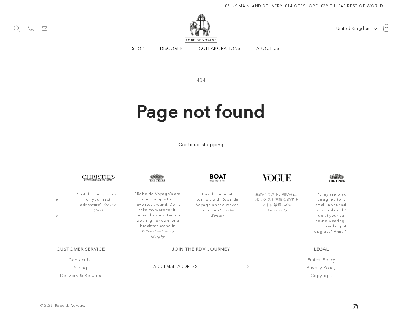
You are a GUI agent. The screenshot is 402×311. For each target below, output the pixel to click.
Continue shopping (201, 144)
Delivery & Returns (80, 276)
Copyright (321, 276)
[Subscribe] (246, 266)
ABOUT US (268, 48)
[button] (17, 28)
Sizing (80, 268)
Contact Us (80, 260)
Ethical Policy (321, 260)
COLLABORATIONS (220, 48)
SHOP (138, 48)
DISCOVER (171, 48)
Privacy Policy (321, 268)
